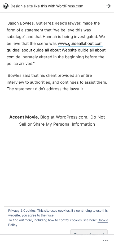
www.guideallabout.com (80, 43)
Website (69, 50)
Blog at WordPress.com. (64, 117)
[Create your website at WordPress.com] (57, 6)
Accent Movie (23, 117)
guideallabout (19, 50)
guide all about (47, 50)
